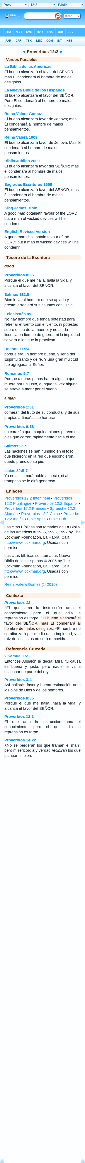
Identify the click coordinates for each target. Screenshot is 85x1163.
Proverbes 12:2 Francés (25, 508)
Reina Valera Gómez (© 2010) (30, 584)
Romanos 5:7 (16, 373)
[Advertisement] (42, 796)
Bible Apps (36, 519)
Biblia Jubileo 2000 (22, 161)
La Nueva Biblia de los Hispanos (34, 90)
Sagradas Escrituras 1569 (28, 184)
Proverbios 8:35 (19, 275)
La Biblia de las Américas (27, 66)
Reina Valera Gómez (23, 114)
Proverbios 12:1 (19, 716)
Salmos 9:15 (15, 446)
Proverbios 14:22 (20, 740)
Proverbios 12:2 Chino (40, 514)
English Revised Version (27, 231)
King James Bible (20, 208)
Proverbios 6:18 (19, 426)
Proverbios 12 (17, 602)
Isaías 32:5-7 (16, 471)
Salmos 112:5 (16, 294)
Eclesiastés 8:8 (18, 314)
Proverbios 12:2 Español (56, 503)
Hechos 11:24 (16, 349)
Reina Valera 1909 (20, 137)
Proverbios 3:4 (18, 679)
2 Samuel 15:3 (17, 656)
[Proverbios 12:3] (79, 532)
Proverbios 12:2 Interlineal (27, 498)
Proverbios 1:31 (19, 407)
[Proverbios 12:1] (5, 532)
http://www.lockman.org (24, 542)
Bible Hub (57, 519)
